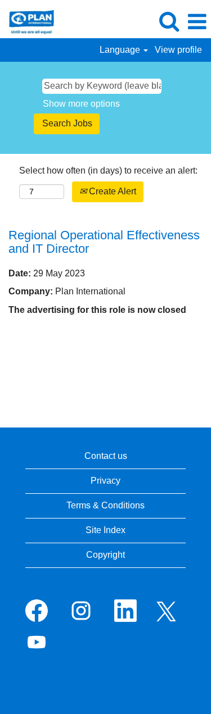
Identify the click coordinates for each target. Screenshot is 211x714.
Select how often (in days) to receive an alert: (108, 170)
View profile (178, 49)
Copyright (105, 555)
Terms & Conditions (105, 505)
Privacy (105, 480)
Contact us (105, 456)
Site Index (105, 530)
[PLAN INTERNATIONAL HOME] (27, 21)
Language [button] (121, 49)
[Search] (169, 21)
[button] (197, 22)
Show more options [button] (81, 103)
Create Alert (111, 191)
